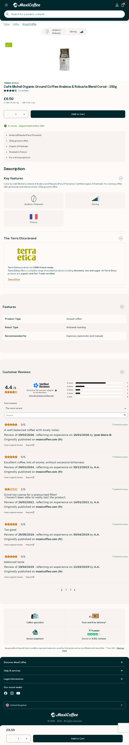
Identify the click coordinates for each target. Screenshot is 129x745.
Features (9, 307)
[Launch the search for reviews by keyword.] (124, 415)
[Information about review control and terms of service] (56, 390)
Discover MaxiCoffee (15, 662)
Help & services (12, 670)
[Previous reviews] (57, 589)
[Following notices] (75, 590)
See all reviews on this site (41, 396)
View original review (13, 445)
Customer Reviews (17, 372)
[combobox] (64, 14)
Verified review (121, 424)
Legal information (13, 679)
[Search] (7, 14)
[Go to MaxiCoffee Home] (26, 5)
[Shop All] (6, 5)
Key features (13, 178)
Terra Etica (14, 279)
